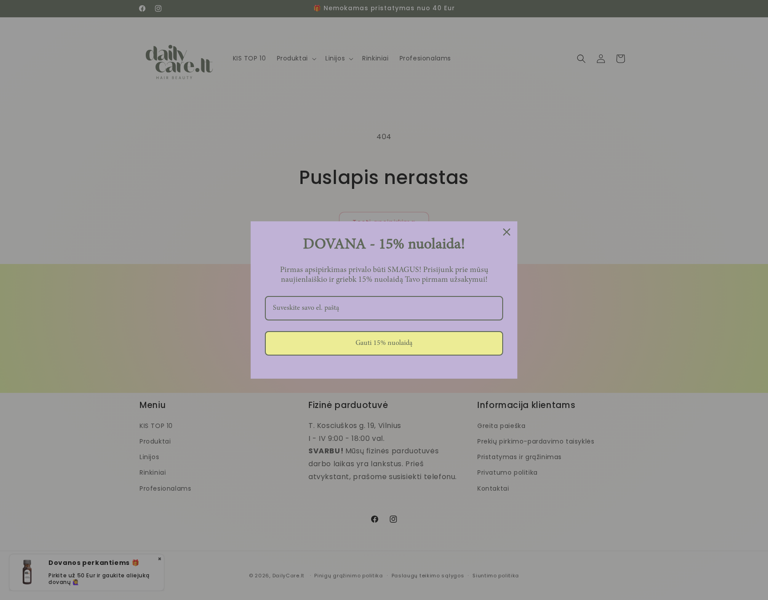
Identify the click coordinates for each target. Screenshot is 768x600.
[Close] (506, 232)
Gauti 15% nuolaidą (384, 343)
